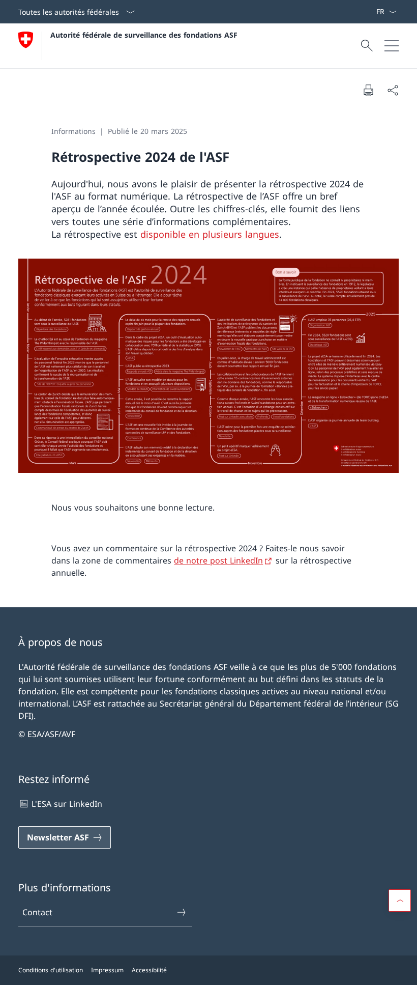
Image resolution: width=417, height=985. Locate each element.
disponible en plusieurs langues (209, 234)
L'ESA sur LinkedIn (67, 803)
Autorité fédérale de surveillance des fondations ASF (143, 35)
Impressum (107, 970)
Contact (37, 912)
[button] (400, 900)
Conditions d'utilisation (50, 970)
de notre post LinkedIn (218, 560)
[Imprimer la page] (368, 90)
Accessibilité (149, 970)
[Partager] (392, 90)
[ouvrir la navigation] (391, 46)
